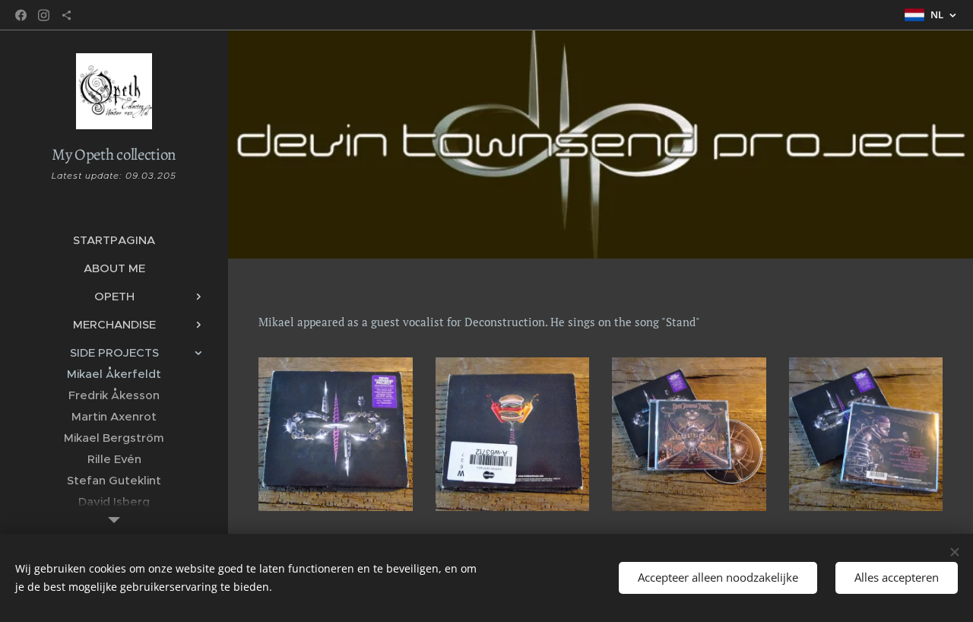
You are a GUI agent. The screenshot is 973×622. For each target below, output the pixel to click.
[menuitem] (114, 240)
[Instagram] (43, 15)
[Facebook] (20, 15)
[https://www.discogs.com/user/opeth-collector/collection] (66, 15)
